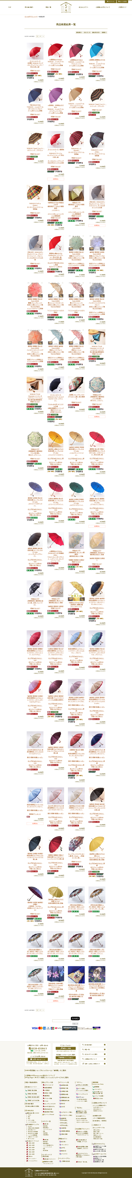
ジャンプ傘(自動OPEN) (48, 1145)
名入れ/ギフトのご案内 (91, 1054)
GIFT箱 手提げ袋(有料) (82, 1099)
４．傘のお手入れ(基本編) (32, 1131)
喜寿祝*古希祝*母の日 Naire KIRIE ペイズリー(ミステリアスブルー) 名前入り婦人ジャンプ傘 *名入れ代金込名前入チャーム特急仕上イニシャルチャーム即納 (97, 306)
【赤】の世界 (31, 1149)
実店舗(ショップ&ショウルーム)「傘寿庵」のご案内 (48, 1070)
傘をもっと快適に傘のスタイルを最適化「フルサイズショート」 (82, 1133)
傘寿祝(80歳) (64, 1085)
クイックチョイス (83, 1094)
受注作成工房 (48, 1109)
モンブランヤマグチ (50, 1103)
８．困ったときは (30, 1138)
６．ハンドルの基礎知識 (31, 1135)
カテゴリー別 (46, 1121)
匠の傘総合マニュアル (33, 1124)
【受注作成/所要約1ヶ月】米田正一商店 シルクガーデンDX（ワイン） (76, 951)
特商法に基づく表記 (97, 1138)
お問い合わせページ (39, 1059)
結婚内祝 (63, 1118)
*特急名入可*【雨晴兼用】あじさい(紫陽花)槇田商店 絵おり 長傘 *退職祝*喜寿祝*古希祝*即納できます (76, 556)
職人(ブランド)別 (47, 1082)
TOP (9, 7)
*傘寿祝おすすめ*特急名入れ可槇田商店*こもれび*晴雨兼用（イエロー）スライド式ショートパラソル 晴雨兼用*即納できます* (56, 210)
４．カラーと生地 (30, 1120)
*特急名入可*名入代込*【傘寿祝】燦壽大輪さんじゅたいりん (76, 604)
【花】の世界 (31, 1154)
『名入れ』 (79, 1107)
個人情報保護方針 (97, 1137)
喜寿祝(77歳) (64, 1088)
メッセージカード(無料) (82, 1101)
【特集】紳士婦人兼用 (33, 1097)
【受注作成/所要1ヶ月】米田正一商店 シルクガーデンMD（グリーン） (35, 986)
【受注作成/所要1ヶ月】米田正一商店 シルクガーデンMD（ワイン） (97, 951)
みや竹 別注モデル (50, 1106)
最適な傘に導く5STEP (33, 1113)
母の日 (63, 1103)
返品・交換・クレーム (98, 1133)
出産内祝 (63, 1128)
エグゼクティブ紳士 (66, 1115)
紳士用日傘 (45, 1150)
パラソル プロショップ (48, 1163)
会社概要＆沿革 (97, 1115)
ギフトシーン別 (64, 1082)
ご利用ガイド (122, 7)
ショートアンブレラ (47, 1129)
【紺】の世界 (31, 1147)
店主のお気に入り (97, 1109)
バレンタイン (65, 1144)
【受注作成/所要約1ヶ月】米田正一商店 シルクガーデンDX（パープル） (35, 951)
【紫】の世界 (31, 1143)
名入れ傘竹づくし (81, 1116)
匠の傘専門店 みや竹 (31, 16)
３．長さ (28, 1118)
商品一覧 (48, 7)
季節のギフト (63, 1139)
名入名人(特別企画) (81, 1118)
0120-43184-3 (39, 1048)
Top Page (30, 1077)
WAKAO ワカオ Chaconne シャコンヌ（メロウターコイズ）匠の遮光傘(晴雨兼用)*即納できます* (97, 350)
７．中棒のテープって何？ (32, 1136)
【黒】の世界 (31, 1152)
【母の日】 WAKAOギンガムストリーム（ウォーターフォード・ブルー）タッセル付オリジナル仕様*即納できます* (35, 257)
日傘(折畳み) (46, 1134)
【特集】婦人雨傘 (32, 1090)
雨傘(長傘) (45, 1126)
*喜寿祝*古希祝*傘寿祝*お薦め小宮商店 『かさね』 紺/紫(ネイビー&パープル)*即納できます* (35, 908)
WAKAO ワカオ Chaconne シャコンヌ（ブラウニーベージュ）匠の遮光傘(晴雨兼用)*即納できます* (35, 398)
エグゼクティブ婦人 (66, 1112)
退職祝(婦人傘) (65, 1097)
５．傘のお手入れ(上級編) (32, 1133)
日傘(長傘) (45, 1133)
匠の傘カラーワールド (33, 1141)
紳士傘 (46, 1139)
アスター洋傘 (48, 1098)
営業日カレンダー (97, 1135)
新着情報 (96, 1086)
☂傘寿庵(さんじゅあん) (65, 1057)
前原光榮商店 (48, 1087)
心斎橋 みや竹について (103, 7)
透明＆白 (30, 1156)
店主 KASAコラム (99, 1144)
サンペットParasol (49, 1114)
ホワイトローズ (49, 1085)
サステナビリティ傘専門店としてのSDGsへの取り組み (83, 1155)
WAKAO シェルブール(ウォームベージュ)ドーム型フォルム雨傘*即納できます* (76, 107)
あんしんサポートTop (99, 1127)
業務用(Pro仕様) (48, 1161)
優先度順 (78, 32)
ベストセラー (98, 1089)
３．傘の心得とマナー (31, 1129)
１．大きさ (28, 1115)
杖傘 (44, 1131)
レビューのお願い (99, 1096)
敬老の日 (63, 1150)
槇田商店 (47, 1095)
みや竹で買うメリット (98, 1107)
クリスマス (64, 1154)
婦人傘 (46, 1124)
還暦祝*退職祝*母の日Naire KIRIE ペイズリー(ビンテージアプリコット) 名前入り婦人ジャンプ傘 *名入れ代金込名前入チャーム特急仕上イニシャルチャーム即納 (35, 353)
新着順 (103, 32)
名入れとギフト (83, 7)
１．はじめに (29, 1126)
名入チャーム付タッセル (82, 1120)
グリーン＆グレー (32, 1158)
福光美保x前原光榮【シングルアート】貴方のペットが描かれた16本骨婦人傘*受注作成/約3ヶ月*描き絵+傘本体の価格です (76, 990)
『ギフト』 (79, 1082)
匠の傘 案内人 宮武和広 (99, 1120)
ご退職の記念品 (65, 1161)
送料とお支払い (96, 1130)
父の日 (63, 1106)
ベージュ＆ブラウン (32, 1160)
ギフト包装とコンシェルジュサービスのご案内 (52, 1077)
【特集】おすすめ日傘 (33, 1100)
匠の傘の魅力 (29, 7)
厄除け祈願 (64, 1134)
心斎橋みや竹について (91, 1059)
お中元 (63, 1147)
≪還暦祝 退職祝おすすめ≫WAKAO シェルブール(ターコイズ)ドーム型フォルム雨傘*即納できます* (97, 65)
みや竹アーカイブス (100, 1154)
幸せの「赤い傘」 (83, 1162)
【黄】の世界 (31, 1145)
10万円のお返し (64, 1125)
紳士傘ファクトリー (50, 1159)
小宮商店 (47, 1090)
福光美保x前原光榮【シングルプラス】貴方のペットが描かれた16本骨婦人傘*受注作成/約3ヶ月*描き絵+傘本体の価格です (97, 989)
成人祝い (63, 1141)
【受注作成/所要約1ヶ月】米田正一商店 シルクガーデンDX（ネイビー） (76, 907)
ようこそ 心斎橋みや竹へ (99, 1105)
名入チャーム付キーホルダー (83, 1122)
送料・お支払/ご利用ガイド (92, 1063)
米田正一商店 (48, 1093)
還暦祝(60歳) (64, 1094)
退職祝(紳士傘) (65, 1100)
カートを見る (123, 1)
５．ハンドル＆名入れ (31, 1122)
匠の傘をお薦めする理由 (32, 1106)
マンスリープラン (64, 1158)
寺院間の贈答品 (65, 1131)
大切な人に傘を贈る (82, 1085)
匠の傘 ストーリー (31, 1087)
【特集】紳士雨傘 (32, 1093)
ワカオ (46, 1101)
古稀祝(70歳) (64, 1091)
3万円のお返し (64, 1120)
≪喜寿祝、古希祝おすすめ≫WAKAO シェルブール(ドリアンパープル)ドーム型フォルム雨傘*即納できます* (56, 111)
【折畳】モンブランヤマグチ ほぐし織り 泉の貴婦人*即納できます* (76, 398)
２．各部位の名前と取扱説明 (32, 1128)
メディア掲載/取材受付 (99, 1118)
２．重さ (28, 1116)
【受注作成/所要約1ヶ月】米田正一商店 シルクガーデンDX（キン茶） (97, 907)
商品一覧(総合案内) (31, 1082)
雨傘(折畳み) (46, 1127)
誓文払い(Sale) (99, 1098)
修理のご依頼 (66, 1048)
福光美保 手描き (49, 1112)
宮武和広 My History (98, 1110)
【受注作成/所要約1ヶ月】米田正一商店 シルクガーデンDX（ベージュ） (55, 951)
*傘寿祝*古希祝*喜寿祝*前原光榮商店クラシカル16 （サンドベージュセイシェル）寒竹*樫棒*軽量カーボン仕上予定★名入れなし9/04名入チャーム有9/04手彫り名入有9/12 (97, 707)
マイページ (111, 1)
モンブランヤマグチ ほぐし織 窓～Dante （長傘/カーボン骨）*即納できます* (76, 857)
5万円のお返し (64, 1122)
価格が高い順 (95, 32)
